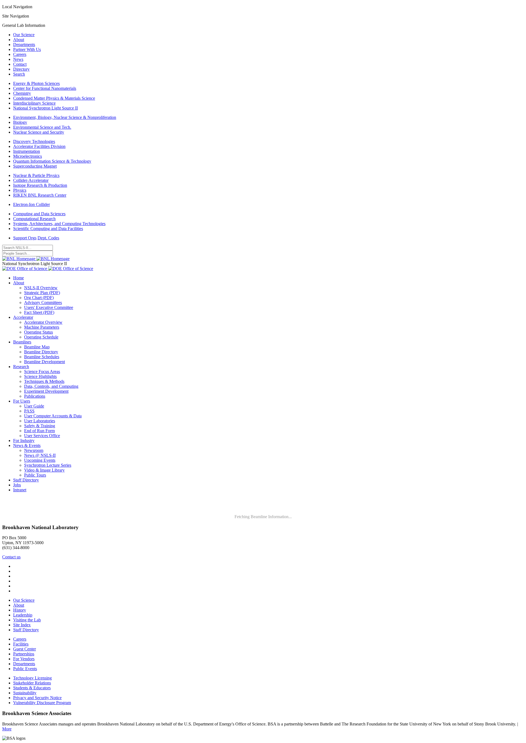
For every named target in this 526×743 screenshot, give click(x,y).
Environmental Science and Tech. (42, 127)
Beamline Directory (41, 351)
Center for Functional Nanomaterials (44, 88)
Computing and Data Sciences (39, 213)
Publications (34, 396)
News (18, 59)
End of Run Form (39, 430)
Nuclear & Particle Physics (36, 175)
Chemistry (22, 93)
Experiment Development (46, 391)
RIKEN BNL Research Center (39, 195)
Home (18, 278)
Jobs (17, 485)
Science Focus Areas (42, 371)
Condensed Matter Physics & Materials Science (54, 98)
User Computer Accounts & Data (53, 416)
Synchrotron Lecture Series (47, 465)
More (7, 729)
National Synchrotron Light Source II (45, 108)
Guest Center (24, 649)
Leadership (22, 615)
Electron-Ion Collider (31, 204)
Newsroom (33, 450)
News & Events (27, 445)
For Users (21, 401)
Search (19, 74)
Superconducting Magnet (35, 166)
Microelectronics (27, 156)
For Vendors (24, 658)
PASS (29, 411)
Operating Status (38, 332)
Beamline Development (44, 361)
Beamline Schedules (41, 356)
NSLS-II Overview (41, 287)
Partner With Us (27, 49)
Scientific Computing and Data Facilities (48, 228)
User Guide (34, 406)
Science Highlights (40, 376)
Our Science (24, 34)
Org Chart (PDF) (39, 297)
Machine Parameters (41, 327)
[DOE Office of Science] (47, 268)
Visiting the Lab (27, 620)
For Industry (24, 440)
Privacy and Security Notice (37, 697)
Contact (20, 64)
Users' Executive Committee (48, 307)
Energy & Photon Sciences (36, 83)
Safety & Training (39, 425)
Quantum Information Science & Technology (52, 161)
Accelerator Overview (43, 322)
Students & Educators (32, 687)
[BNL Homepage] (36, 258)
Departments (24, 44)
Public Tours (35, 475)
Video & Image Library (44, 470)
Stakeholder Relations (32, 683)
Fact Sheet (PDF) (39, 312)
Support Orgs (24, 238)
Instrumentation (26, 151)
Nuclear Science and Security (38, 132)
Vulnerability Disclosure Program (42, 702)
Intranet (19, 489)
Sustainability (24, 692)
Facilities (20, 644)
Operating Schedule (41, 337)
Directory (21, 69)
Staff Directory (26, 480)
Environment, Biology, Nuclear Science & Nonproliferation (64, 117)
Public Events (25, 668)
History (19, 610)
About (18, 39)
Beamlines (22, 342)
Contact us (11, 557)
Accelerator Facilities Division (39, 146)
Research (21, 366)
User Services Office (42, 435)
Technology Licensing (32, 678)
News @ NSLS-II (40, 455)
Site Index (22, 624)
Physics (19, 190)
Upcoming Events (39, 460)
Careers (19, 54)
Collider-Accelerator (30, 180)
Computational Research (34, 218)
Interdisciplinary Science (34, 103)
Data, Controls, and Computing (51, 386)
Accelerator (23, 317)
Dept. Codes (48, 238)
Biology (20, 122)
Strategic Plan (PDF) (42, 292)
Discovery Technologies (34, 141)
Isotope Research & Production (40, 185)
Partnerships (23, 654)
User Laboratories (39, 420)
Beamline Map (37, 347)
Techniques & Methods (44, 381)
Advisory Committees (43, 302)
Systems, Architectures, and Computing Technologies (59, 223)
